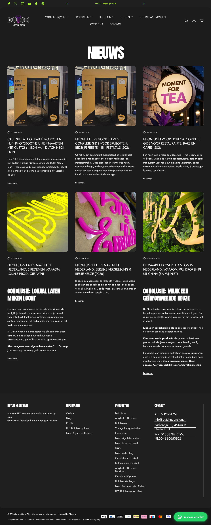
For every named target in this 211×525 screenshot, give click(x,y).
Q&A (118, 448)
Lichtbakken (121, 423)
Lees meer (12, 183)
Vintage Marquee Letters (128, 428)
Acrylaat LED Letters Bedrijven (125, 470)
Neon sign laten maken (127, 438)
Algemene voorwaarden (45, 519)
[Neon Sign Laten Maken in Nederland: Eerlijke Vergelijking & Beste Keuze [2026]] (105, 222)
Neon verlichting (124, 453)
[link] (175, 427)
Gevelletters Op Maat (126, 458)
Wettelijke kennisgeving (91, 519)
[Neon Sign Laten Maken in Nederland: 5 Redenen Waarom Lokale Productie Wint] (37, 222)
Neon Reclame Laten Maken (130, 486)
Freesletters (121, 433)
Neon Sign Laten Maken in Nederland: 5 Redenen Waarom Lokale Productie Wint (33, 269)
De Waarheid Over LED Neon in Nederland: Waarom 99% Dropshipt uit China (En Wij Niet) (172, 269)
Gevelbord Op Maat (126, 476)
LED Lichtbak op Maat (77, 428)
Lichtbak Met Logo (125, 481)
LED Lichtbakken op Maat (128, 491)
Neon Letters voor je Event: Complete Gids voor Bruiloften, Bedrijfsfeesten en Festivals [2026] (102, 143)
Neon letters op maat (126, 443)
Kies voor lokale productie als (160, 338)
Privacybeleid (29, 519)
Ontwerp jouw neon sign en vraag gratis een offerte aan (37, 348)
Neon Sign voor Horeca (79, 433)
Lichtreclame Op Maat (127, 463)
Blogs (69, 418)
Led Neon (120, 413)
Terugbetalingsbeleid (15, 519)
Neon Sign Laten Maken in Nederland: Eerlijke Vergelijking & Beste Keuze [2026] (103, 269)
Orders (70, 413)
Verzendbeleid (60, 519)
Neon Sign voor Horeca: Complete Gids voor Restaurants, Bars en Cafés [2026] (172, 143)
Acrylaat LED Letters (125, 418)
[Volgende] (143, 3)
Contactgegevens (74, 519)
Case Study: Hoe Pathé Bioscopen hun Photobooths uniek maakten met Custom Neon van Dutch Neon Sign (36, 145)
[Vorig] (67, 3)
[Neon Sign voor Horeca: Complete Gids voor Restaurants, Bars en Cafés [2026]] (173, 96)
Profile (69, 423)
